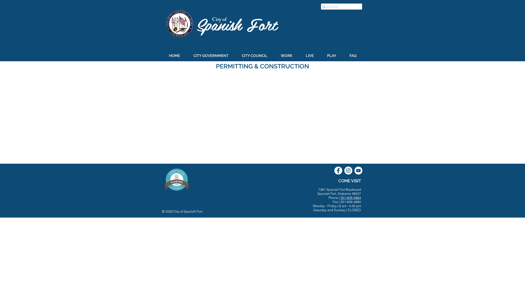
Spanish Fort (239, 24)
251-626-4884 (350, 198)
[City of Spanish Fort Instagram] (348, 171)
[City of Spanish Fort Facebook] (338, 171)
